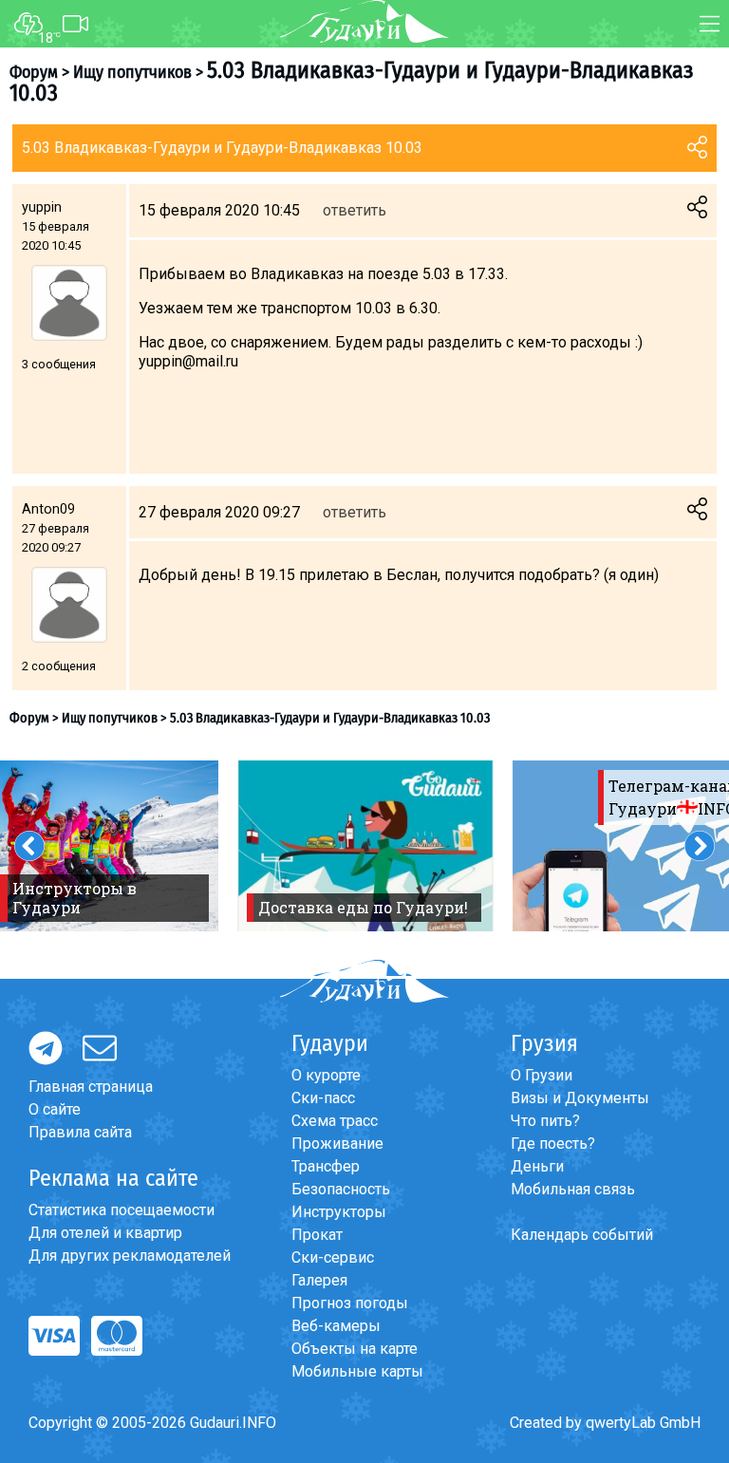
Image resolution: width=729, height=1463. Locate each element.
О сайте (54, 1109)
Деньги (537, 1166)
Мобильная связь (573, 1189)
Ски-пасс (323, 1098)
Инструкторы (338, 1212)
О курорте (326, 1075)
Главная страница (90, 1087)
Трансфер (325, 1166)
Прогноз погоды (349, 1303)
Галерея (319, 1280)
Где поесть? (553, 1144)
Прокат (317, 1235)
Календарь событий (582, 1235)
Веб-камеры (336, 1326)
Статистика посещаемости (121, 1210)
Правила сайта (80, 1132)
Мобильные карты (357, 1371)
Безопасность (340, 1189)
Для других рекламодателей (129, 1256)
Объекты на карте (354, 1349)
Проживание (337, 1144)
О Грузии (541, 1075)
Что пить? (545, 1121)
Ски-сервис (332, 1257)
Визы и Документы (580, 1098)
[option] (365, 845)
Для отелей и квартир (105, 1233)
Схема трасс (334, 1121)
